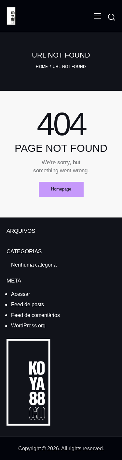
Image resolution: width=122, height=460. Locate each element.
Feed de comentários (35, 315)
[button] (97, 16)
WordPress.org (28, 325)
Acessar (20, 294)
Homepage (61, 189)
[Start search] (111, 16)
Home (42, 66)
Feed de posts (27, 304)
